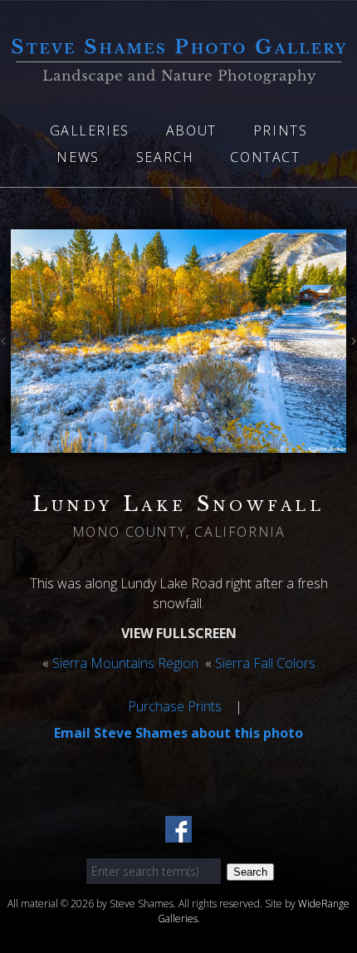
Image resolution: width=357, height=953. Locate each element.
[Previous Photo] (5, 345)
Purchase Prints (175, 706)
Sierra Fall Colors (265, 663)
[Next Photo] (351, 345)
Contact (265, 157)
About (191, 130)
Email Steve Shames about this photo (178, 733)
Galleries (90, 130)
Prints (280, 130)
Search (165, 157)
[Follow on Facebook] (178, 832)
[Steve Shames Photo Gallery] (178, 74)
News (77, 157)
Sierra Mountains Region (125, 663)
